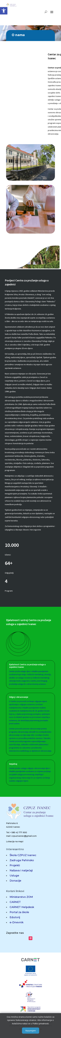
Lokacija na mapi (14, 841)
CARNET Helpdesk (22, 907)
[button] (3, 10)
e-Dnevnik (16, 922)
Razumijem (30, 1030)
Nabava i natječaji (21, 870)
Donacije (15, 880)
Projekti (15, 865)
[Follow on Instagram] (30, 938)
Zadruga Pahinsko (22, 860)
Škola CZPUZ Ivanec (23, 855)
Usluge (14, 875)
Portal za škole (19, 912)
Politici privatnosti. (40, 1023)
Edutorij (15, 917)
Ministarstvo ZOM (21, 897)
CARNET (15, 902)
